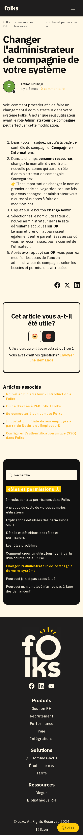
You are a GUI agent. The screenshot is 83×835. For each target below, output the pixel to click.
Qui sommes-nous (41, 758)
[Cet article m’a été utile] (34, 336)
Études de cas (41, 765)
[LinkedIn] (77, 285)
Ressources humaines (23, 24)
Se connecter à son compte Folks (34, 414)
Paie (41, 731)
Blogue (41, 792)
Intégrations (41, 738)
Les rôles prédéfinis (21, 545)
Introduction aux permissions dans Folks (38, 500)
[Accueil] (11, 8)
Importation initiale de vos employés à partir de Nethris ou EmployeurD (39, 423)
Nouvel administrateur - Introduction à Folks (39, 396)
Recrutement (41, 716)
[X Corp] (67, 285)
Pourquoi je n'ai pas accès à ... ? (30, 579)
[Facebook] (57, 285)
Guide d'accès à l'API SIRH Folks (33, 406)
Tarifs (41, 773)
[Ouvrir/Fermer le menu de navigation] (73, 8)
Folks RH (6, 24)
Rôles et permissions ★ (33, 489)
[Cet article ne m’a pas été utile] (48, 336)
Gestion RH (41, 708)
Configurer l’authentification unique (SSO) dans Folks (41, 435)
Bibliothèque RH (41, 800)
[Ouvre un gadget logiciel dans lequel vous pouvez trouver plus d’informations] (68, 828)
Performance (41, 723)
